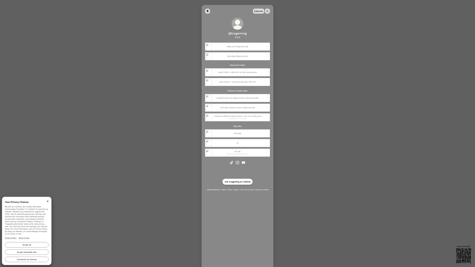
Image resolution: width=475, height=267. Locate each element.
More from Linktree (262, 190)
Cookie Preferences (213, 190)
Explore (236, 190)
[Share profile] (267, 11)
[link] (232, 163)
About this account (247, 190)
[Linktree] (207, 11)
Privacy (230, 190)
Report (224, 190)
